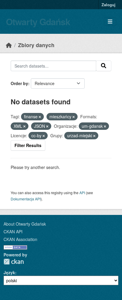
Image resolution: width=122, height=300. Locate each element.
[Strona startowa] (9, 45)
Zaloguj (108, 4)
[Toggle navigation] (110, 21)
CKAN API (13, 231)
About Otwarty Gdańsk (25, 224)
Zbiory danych (36, 45)
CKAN (14, 261)
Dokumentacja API (26, 198)
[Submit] (103, 65)
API (82, 192)
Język (9, 272)
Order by (19, 83)
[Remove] (40, 116)
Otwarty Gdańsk (38, 21)
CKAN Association (20, 239)
